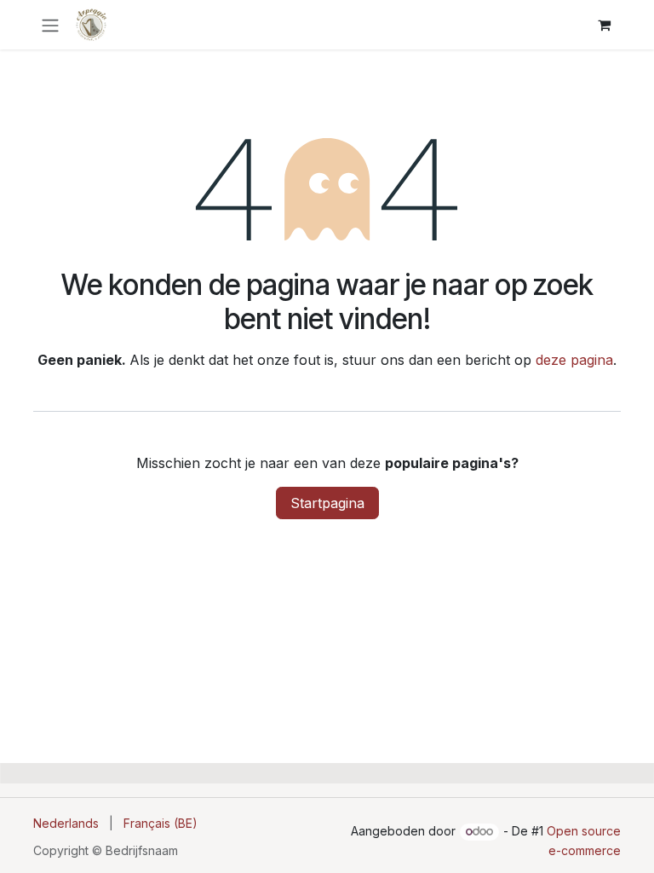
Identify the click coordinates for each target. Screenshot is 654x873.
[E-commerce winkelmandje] (604, 25)
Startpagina (327, 503)
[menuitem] (66, 823)
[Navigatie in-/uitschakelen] (50, 25)
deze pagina (574, 359)
